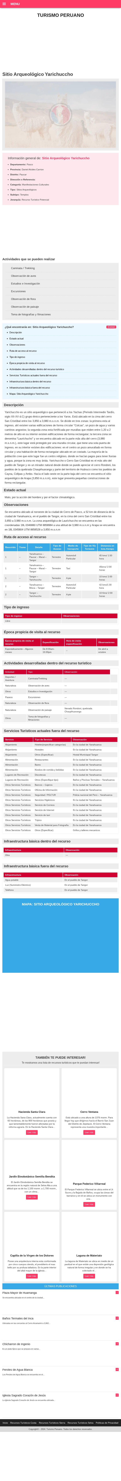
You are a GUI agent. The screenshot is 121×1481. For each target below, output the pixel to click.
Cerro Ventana (89, 1111)
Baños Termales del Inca (17, 1318)
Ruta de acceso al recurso (23, 350)
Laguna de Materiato (89, 1255)
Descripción (15, 332)
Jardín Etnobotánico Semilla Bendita (32, 1176)
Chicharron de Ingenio (16, 1344)
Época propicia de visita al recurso (27, 363)
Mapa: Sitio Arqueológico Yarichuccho (28, 393)
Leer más (32, 1132)
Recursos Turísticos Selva (80, 1423)
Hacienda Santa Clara (31, 1111)
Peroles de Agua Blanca (17, 1369)
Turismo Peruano (60, 15)
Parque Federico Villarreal (89, 1183)
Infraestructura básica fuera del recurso (29, 387)
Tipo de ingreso (17, 357)
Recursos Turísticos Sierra (52, 1423)
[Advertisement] (60, 43)
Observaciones (17, 344)
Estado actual (16, 338)
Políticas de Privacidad (107, 1423)
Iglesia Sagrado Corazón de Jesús (24, 1395)
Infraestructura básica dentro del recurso (30, 381)
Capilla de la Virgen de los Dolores (32, 1255)
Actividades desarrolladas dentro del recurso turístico (36, 369)
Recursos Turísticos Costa (23, 1423)
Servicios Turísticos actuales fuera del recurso (33, 375)
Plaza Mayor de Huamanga (19, 1292)
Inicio (5, 1423)
